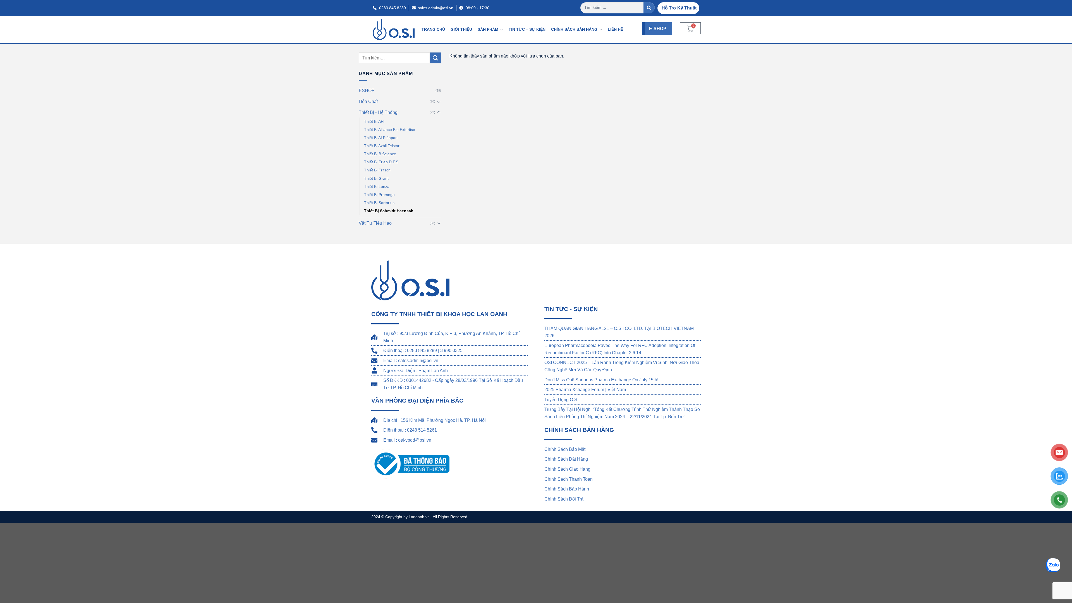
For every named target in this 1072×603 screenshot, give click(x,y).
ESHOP (367, 90)
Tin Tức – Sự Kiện (527, 29)
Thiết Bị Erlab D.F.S (381, 162)
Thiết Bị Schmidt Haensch (388, 211)
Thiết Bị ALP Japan (381, 138)
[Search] (649, 7)
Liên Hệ (615, 29)
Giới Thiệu (461, 29)
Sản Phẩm (488, 29)
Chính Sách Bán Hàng (574, 29)
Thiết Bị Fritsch (377, 170)
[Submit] (435, 57)
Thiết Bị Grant (376, 178)
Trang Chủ (433, 29)
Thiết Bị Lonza (376, 186)
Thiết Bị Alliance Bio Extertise (389, 130)
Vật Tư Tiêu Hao (375, 223)
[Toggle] (439, 101)
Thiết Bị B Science (380, 154)
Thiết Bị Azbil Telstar (381, 146)
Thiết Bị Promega (379, 194)
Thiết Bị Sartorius (379, 202)
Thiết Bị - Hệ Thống (378, 112)
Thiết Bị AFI (374, 121)
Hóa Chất (368, 101)
